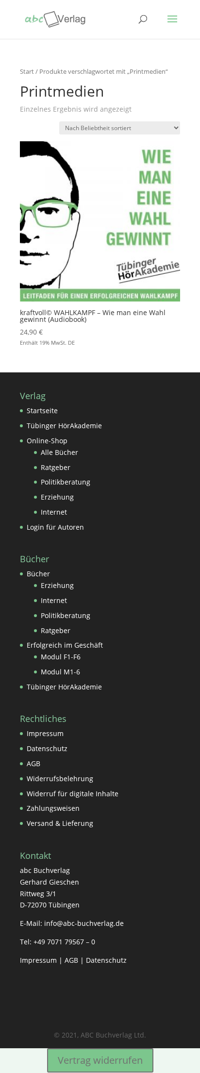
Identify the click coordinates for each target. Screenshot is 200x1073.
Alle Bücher (59, 452)
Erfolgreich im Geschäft (65, 645)
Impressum (45, 733)
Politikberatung (65, 481)
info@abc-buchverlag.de (84, 923)
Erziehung (57, 497)
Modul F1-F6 (61, 656)
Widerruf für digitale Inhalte (72, 793)
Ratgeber (55, 467)
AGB (33, 763)
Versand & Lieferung (60, 823)
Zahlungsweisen (53, 808)
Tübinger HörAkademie (64, 425)
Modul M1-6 (60, 671)
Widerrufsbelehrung (60, 778)
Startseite (42, 410)
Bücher (38, 573)
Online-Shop (47, 440)
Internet (54, 512)
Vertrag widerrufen (100, 1060)
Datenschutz (47, 748)
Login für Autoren (55, 527)
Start (27, 71)
